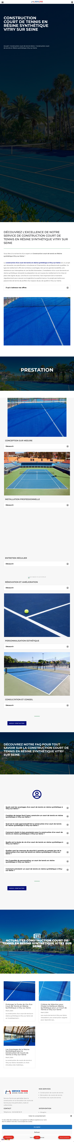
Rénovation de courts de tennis (51, 1095)
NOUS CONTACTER (16, 723)
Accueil (6, 46)
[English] (2, 1139)
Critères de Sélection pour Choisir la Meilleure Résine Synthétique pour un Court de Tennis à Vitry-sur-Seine (54, 1007)
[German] (6, 1139)
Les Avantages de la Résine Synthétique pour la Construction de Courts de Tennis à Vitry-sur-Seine (17, 1052)
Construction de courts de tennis (51, 1093)
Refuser (37, 1132)
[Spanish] (9, 1139)
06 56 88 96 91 (17, 1112)
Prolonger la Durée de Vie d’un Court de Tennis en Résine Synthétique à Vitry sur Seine (19, 1006)
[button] (71, 1116)
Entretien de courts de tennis (50, 1097)
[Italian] (7, 1139)
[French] (4, 1139)
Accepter (37, 1127)
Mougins (43, 1112)
